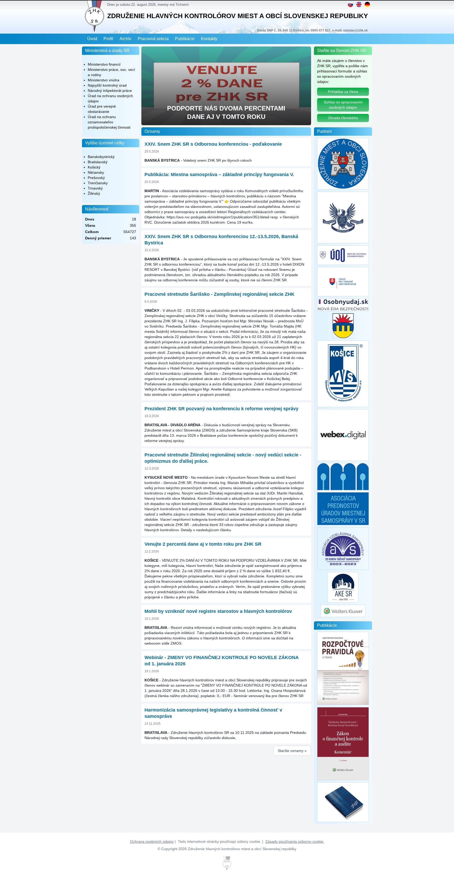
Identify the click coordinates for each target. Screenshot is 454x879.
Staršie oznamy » (292, 751)
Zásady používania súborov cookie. (294, 841)
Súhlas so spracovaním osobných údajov (343, 104)
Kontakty (209, 38)
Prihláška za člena (343, 92)
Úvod (92, 38)
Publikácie (185, 38)
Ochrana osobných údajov (152, 841)
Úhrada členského (343, 118)
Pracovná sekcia (153, 38)
